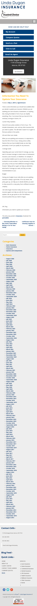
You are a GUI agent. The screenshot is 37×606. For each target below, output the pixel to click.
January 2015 (10, 508)
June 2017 (9, 453)
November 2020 (11, 376)
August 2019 (10, 404)
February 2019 (10, 415)
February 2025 (10, 289)
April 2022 (9, 347)
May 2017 (9, 455)
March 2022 (9, 349)
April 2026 (9, 266)
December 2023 (11, 309)
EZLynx (16, 594)
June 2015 (9, 498)
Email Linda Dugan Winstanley (10, 545)
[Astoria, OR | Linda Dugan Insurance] (18, 5)
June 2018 (9, 430)
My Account (10, 32)
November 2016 (11, 466)
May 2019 (9, 410)
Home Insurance (11, 247)
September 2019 (11, 402)
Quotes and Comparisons (14, 250)
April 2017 (9, 457)
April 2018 (9, 434)
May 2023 (9, 323)
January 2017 (10, 463)
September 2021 (11, 357)
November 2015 (11, 489)
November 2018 (11, 421)
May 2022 (9, 345)
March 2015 (9, 504)
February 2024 (10, 306)
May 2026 (9, 264)
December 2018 (11, 419)
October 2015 (10, 491)
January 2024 (10, 308)
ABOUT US (5, 563)
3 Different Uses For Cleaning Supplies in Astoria (28, 223)
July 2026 (9, 260)
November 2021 (11, 355)
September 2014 (11, 515)
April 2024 (9, 304)
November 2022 (11, 334)
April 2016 (9, 480)
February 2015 (10, 506)
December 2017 (11, 442)
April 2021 (9, 366)
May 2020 (9, 387)
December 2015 (11, 487)
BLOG (3, 573)
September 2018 (11, 425)
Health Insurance (26, 575)
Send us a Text (11, 43)
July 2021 (9, 360)
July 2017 (9, 451)
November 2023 (11, 311)
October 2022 (10, 336)
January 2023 (10, 330)
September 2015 (11, 493)
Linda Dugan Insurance (25, 594)
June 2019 (9, 408)
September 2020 (11, 379)
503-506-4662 (5, 540)
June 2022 (9, 343)
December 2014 (11, 510)
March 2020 (9, 391)
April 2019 (9, 412)
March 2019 (9, 413)
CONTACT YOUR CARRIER (9, 568)
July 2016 (9, 474)
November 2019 (11, 398)
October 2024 (10, 294)
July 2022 (9, 342)
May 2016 (9, 478)
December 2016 (11, 464)
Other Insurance (25, 580)
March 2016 (9, 481)
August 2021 (10, 359)
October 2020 (10, 378)
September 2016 (11, 470)
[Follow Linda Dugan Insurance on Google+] (11, 589)
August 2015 (10, 495)
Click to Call (10, 49)
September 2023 (11, 315)
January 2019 (10, 417)
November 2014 (11, 512)
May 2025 (9, 283)
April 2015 (9, 502)
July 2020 (9, 383)
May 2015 (9, 500)
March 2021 (9, 368)
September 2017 (11, 447)
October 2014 (10, 514)
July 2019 (9, 406)
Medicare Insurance (26, 578)
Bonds (23, 582)
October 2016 (10, 468)
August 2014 (10, 517)
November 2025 (11, 275)
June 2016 (9, 476)
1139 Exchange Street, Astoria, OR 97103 (12, 533)
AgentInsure (22, 102)
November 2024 (11, 292)
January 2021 (10, 372)
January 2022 (10, 351)
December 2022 (11, 332)
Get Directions (18, 71)
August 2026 (10, 258)
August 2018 (10, 427)
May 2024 (9, 302)
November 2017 (11, 444)
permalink (5, 218)
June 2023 (9, 321)
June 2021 (9, 362)
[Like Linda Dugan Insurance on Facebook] (4, 589)
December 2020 (11, 374)
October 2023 (10, 313)
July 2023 (9, 319)
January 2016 (10, 485)
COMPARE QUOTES (7, 570)
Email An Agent (11, 54)
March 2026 (9, 268)
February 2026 (10, 270)
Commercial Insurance (27, 568)
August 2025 (10, 281)
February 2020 (10, 393)
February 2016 (10, 483)
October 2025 (10, 277)
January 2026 (10, 272)
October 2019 (10, 400)
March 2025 (9, 287)
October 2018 (10, 423)
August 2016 (10, 472)
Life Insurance (25, 573)
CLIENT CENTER (6, 566)
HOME (3, 561)
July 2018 (9, 429)
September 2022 (11, 338)
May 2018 (9, 432)
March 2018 (9, 436)
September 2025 (11, 279)
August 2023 (10, 317)
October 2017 (10, 446)
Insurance (19, 216)
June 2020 (9, 385)
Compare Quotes (12, 37)
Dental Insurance (26, 571)
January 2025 (10, 291)
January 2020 (10, 395)
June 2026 (9, 262)
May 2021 (9, 364)
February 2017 (10, 461)
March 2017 (9, 459)
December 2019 (11, 396)
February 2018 (10, 438)
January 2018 (10, 440)
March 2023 (9, 326)
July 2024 (9, 298)
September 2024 (11, 296)
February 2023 (10, 328)
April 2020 (9, 389)
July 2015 (9, 497)
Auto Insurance (11, 245)
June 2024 (9, 300)
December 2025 (11, 274)
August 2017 (10, 449)
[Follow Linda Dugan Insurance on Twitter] (7, 589)
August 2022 (10, 340)
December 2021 (11, 353)
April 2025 (9, 285)
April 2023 (9, 325)
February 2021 (10, 370)
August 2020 (10, 381)
